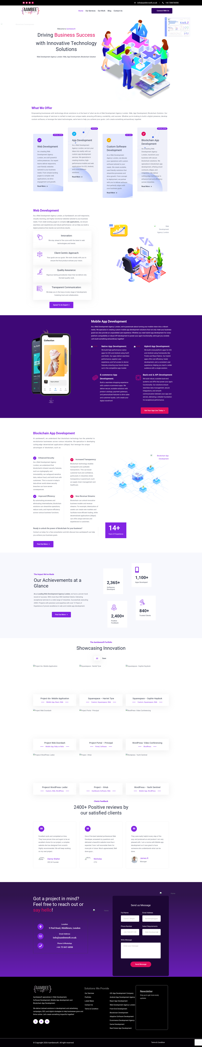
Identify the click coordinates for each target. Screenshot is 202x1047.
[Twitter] (27, 3)
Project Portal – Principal (101, 743)
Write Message (126, 940)
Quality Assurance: (66, 270)
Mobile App (50, 702)
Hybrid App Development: (157, 346)
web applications (72, 222)
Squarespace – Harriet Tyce (101, 698)
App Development (82, 140)
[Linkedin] (30, 3)
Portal (97, 746)
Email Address (64, 934)
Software (103, 746)
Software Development (41, 1000)
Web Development (47, 146)
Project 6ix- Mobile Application (55, 698)
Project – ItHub (101, 787)
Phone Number (126, 926)
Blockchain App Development (150, 142)
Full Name (124, 913)
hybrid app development (155, 333)
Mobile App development (60, 1000)
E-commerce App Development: (108, 377)
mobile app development (130, 330)
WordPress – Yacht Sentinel (147, 787)
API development (121, 336)
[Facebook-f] (35, 1021)
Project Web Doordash (54, 743)
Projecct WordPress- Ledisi (54, 787)
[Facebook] (24, 3)
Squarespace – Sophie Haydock (147, 698)
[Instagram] (33, 3)
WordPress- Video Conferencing (147, 743)
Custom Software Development (116, 148)
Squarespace (102, 702)
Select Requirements (149, 926)
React (57, 702)
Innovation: (66, 235)
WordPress (147, 746)
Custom (94, 702)
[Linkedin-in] (47, 1021)
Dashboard (95, 791)
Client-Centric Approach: (66, 253)
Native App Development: (114, 346)
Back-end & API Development (157, 375)
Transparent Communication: (66, 287)
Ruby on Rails (59, 746)
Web (61, 702)
